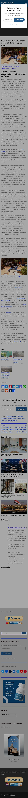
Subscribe (19, 19)
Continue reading (14, 25)
